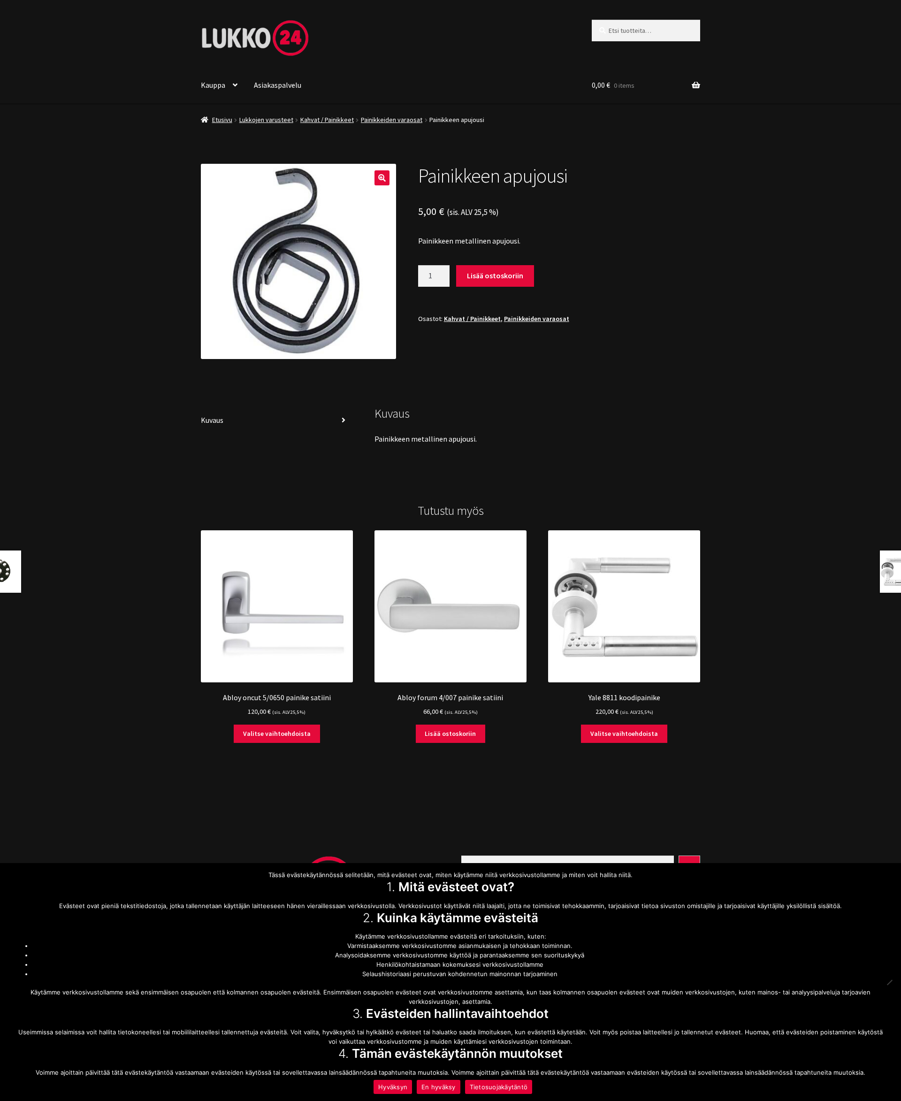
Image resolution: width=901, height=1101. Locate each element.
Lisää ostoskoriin (495, 275)
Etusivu (222, 119)
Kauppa (213, 85)
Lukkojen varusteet (266, 119)
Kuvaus (212, 420)
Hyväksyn (392, 1087)
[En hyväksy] (889, 982)
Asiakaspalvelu (277, 85)
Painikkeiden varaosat (391, 119)
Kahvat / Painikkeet (327, 119)
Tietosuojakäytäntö (499, 1087)
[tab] (277, 421)
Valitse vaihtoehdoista (277, 733)
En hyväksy (438, 1087)
